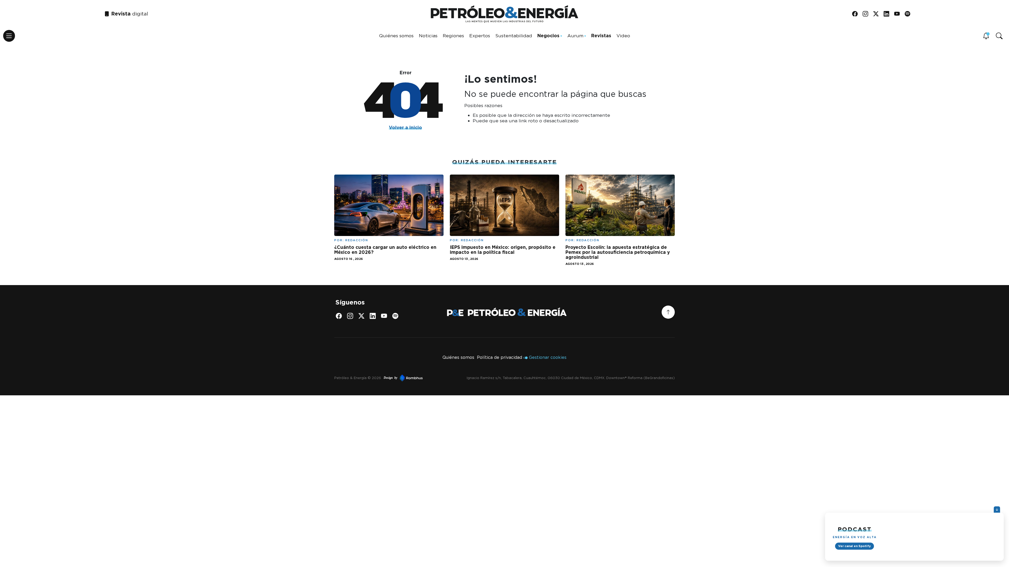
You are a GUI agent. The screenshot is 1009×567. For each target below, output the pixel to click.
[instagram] (867, 14)
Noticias (428, 35)
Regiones (453, 35)
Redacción (356, 240)
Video (623, 35)
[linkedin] (888, 14)
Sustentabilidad (513, 35)
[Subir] (668, 312)
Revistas (601, 35)
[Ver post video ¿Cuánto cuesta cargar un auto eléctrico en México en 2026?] (389, 205)
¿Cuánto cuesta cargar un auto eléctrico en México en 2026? (385, 249)
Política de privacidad (499, 357)
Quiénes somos (396, 35)
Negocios (548, 35)
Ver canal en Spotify (854, 546)
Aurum (575, 35)
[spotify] (909, 14)
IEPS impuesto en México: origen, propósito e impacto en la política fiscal (502, 249)
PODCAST (855, 529)
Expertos (479, 35)
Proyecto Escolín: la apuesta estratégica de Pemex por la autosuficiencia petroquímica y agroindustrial (617, 252)
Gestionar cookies (548, 357)
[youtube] (898, 14)
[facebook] (856, 14)
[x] (877, 14)
